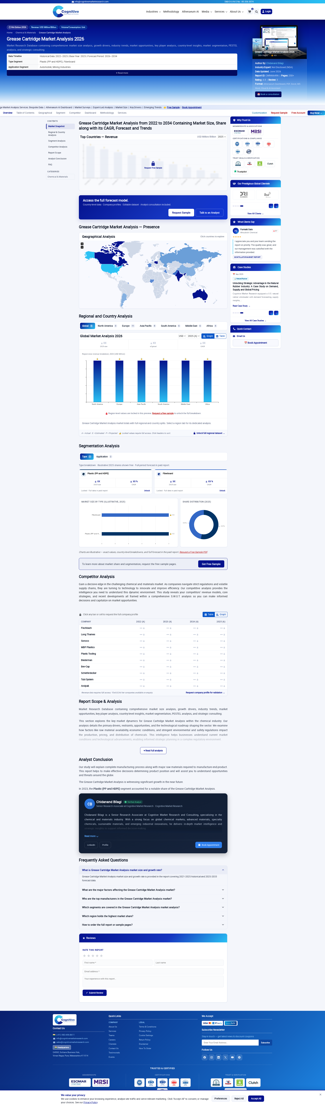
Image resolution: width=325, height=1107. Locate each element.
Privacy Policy (90, 1102)
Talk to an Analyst (210, 212)
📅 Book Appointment (255, 342)
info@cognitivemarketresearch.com (92, 1)
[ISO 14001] (237, 151)
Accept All (256, 1098)
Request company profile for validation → (205, 692)
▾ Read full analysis (153, 750)
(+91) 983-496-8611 (65, 1035)
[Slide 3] (237, 206)
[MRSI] (256, 132)
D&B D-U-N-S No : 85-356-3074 (239, 1)
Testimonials (114, 1052)
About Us (235, 11)
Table (222, 336)
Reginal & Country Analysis (56, 133)
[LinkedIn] (218, 1057)
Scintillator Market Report (247, 257)
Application (103, 456)
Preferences (220, 1098)
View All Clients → (255, 213)
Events (112, 1057)
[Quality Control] (249, 151)
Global (87, 325)
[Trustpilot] (240, 171)
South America (170, 325)
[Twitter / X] (225, 1057)
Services (219, 11)
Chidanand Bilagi (275, 63)
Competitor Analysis (57, 146)
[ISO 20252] (268, 144)
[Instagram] (211, 1057)
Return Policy (144, 1039)
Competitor (75, 112)
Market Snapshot (56, 126)
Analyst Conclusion (57, 158)
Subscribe (265, 1042)
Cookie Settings (146, 1035)
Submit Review (94, 992)
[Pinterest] (239, 1057)
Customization (259, 112)
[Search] (256, 11)
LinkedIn (91, 845)
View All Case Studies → (255, 320)
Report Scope (54, 152)
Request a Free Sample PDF (193, 552)
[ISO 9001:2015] (237, 144)
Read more (90, 836)
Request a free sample (163, 413)
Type (86, 456)
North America (107, 325)
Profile (105, 845)
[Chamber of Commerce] (249, 163)
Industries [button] (152, 11)
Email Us (241, 336)
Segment (60, 112)
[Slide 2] (235, 206)
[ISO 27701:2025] (258, 144)
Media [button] (205, 11)
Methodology (171, 11)
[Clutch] (270, 163)
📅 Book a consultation (268, 94)
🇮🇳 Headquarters (62, 1047)
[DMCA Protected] (260, 163)
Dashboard (90, 112)
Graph (210, 336)
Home (10, 32)
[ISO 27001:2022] (247, 144)
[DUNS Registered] (238, 163)
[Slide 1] (233, 206)
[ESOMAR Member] (240, 132)
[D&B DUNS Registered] (216, 1082)
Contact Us (59, 1028)
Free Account (298, 112)
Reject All (239, 1098)
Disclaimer (143, 1044)
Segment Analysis (57, 140)
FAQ (50, 164)
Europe (128, 325)
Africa (211, 325)
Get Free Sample (211, 564)
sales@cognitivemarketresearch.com (72, 1042)
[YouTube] (232, 1057)
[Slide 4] (239, 206)
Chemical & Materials (26, 32)
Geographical (45, 112)
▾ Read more (122, 72)
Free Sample (126, 107)
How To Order (145, 1048)
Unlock (147, 490)
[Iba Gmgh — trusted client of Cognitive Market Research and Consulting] (267, 195)
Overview (7, 112)
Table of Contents (25, 112)
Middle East (193, 325)
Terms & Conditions (147, 1026)
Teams (111, 1035)
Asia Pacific (147, 325)
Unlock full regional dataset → (211, 433)
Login (268, 11)
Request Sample (279, 112)
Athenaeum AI (190, 11)
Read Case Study (240, 305)
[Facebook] (205, 1057)
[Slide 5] (241, 206)
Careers (112, 1039)
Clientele (112, 1044)
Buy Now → (316, 112)
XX (104, 342)
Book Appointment (144, 107)
